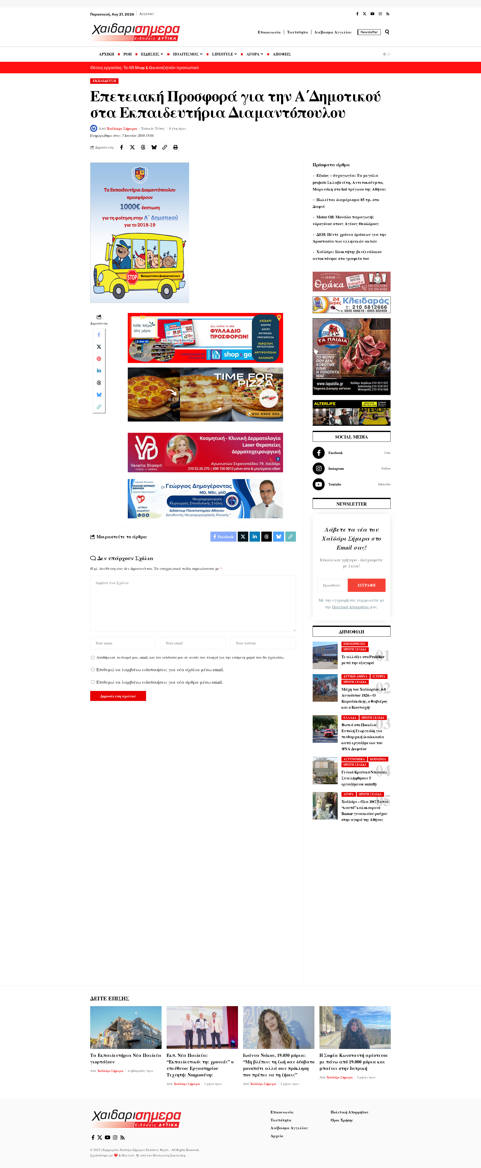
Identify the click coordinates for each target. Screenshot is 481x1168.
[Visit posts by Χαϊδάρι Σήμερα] (93, 128)
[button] (387, 32)
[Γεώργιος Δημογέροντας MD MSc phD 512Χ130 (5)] (205, 498)
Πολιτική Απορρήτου (350, 607)
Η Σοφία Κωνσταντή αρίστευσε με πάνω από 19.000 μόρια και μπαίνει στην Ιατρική (353, 1061)
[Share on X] (132, 147)
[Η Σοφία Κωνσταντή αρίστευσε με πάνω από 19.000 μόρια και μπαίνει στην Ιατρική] (355, 1027)
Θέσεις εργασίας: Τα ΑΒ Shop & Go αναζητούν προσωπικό (144, 67)
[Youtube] (352, 484)
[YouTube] (372, 14)
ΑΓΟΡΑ (348, 794)
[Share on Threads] (143, 147)
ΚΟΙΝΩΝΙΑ (378, 759)
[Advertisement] (352, 908)
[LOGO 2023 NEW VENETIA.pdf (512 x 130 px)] (205, 452)
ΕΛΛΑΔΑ (349, 717)
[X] (365, 14)
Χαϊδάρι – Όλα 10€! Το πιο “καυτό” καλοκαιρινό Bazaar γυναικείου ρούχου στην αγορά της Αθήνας (364, 810)
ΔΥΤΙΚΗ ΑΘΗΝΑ (355, 676)
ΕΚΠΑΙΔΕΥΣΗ (104, 80)
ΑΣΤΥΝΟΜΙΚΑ (354, 759)
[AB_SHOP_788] (205, 337)
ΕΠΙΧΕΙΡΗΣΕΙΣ (354, 644)
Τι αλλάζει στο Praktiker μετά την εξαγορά (362, 659)
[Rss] (388, 14)
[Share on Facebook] (121, 147)
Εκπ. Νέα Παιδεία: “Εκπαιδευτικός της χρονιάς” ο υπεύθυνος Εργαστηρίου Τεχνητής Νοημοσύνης (200, 1065)
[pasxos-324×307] (352, 356)
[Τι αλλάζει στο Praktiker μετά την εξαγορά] (325, 655)
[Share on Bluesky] (154, 147)
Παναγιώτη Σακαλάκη (169, 1155)
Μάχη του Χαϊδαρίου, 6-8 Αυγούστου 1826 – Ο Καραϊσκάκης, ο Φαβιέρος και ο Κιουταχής (364, 698)
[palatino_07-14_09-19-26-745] (205, 394)
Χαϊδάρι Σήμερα (122, 128)
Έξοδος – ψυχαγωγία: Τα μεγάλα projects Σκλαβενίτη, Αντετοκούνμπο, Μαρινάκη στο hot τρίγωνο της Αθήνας (349, 182)
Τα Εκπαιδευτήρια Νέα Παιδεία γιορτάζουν (125, 1058)
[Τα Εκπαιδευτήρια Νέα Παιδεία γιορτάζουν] (126, 1027)
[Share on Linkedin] (99, 371)
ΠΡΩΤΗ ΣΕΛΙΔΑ (355, 649)
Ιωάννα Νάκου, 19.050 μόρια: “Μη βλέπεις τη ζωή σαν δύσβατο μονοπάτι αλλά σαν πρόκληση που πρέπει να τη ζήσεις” (278, 1065)
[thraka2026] (352, 281)
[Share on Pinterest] (99, 359)
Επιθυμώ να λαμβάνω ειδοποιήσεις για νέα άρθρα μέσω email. (159, 682)
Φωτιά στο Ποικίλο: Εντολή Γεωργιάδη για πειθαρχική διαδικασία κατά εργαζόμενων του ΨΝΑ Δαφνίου (362, 736)
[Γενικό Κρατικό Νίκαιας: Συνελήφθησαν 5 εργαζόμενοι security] (325, 770)
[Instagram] (380, 14)
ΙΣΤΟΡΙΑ (379, 676)
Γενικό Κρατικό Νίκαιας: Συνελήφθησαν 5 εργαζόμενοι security (364, 778)
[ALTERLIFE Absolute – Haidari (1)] (352, 412)
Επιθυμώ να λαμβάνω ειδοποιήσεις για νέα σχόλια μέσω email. (160, 669)
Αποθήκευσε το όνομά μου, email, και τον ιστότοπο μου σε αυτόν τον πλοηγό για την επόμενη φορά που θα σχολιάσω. (190, 657)
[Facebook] (357, 14)
